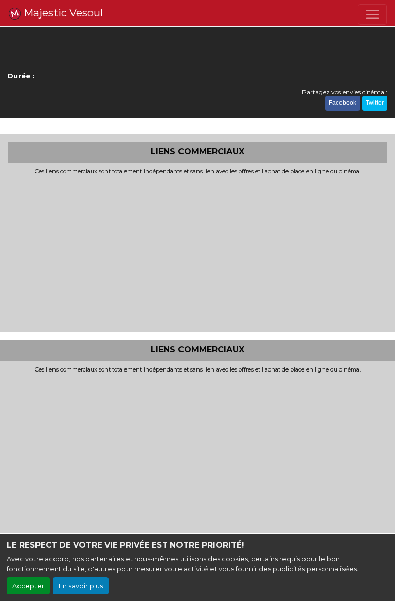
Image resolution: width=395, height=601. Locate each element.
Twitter (375, 103)
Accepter (28, 586)
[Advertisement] (197, 252)
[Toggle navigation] (372, 14)
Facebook (342, 103)
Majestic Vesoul (62, 13)
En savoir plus (81, 586)
